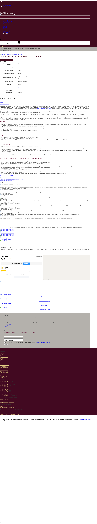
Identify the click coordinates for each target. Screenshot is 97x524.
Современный (21, 87)
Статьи (4, 9)
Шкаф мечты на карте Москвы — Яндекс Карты (45, 279)
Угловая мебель (6, 22)
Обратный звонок (4, 399)
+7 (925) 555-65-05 (4, 395)
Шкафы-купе (6, 20)
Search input (3, 43)
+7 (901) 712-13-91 (4, 390)
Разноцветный (21, 95)
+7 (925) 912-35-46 (4, 389)
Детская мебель (6, 30)
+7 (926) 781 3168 (7, 326)
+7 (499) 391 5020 (7, 324)
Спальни (5, 27)
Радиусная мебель (4, 368)
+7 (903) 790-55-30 (4, 385)
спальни (39, 108)
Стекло (19, 67)
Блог (1, 360)
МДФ (22, 67)
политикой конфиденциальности (42, 342)
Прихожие (5, 25)
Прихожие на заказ (4, 370)
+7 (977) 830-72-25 (4, 383)
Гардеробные (6, 28)
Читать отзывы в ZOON (45, 309)
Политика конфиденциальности (7, 407)
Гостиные (5, 26)
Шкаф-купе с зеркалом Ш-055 (6, 175)
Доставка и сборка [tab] (4, 104)
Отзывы (4, 2)
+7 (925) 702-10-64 (4, 384)
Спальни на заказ (4, 372)
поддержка (7, 414)
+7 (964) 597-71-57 (4, 386)
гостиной (43, 108)
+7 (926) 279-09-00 (4, 394)
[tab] (45, 102)
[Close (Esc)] (4, 330)
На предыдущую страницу (5, 50)
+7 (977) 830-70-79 (4, 381)
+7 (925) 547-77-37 (4, 391)
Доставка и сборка (7, 5)
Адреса (4, 7)
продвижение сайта (14, 414)
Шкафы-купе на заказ (4, 365)
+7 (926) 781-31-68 (4, 388)
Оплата (4, 6)
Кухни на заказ (6, 31)
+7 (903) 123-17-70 (4, 393)
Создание (2, 414)
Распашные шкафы (7, 21)
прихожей (49, 108)
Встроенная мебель (7, 23)
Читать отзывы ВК (45, 296)
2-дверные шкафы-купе (18, 48)
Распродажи (6, 32)
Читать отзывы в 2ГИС (45, 305)
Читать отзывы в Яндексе (44, 301)
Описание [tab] (2, 102)
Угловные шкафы (4, 376)
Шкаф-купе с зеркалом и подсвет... (7, 180)
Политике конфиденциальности (85, 419)
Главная (4, 1)
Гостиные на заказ (4, 371)
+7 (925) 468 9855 (7, 325)
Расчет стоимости (7, 60)
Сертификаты (6, 4)
